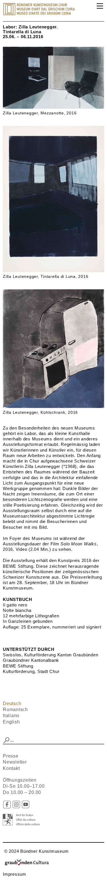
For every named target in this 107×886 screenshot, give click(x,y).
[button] (6, 740)
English (11, 721)
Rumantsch (15, 709)
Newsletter (15, 762)
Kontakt (11, 768)
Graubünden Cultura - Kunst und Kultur (28, 863)
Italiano (11, 715)
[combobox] (53, 740)
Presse (11, 756)
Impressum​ (14, 874)
